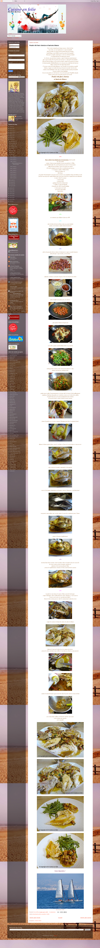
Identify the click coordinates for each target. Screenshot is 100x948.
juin (12, 152)
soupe (11, 462)
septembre (13, 146)
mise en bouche (13, 420)
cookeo (11, 379)
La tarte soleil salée (13, 258)
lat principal (12, 407)
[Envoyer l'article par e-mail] (58, 912)
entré (11, 388)
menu (11, 415)
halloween (12, 402)
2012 (11, 199)
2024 (11, 130)
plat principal (35, 914)
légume (11, 409)
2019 (11, 139)
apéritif (11, 365)
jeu (10, 405)
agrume (11, 357)
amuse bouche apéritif (14, 362)
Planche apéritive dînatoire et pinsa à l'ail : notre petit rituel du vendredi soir (16, 308)
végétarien (12, 469)
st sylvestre (12, 464)
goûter (11, 399)
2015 (11, 193)
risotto (11, 458)
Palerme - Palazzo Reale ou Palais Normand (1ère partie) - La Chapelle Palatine (16, 268)
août (12, 148)
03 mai (13, 176)
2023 (11, 132)
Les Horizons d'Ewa (14, 300)
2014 (11, 195)
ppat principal (12, 441)
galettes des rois (13, 394)
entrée (11, 389)
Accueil (60, 918)
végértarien (12, 467)
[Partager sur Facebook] (64, 912)
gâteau (11, 396)
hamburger (12, 404)
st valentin (12, 466)
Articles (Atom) (38, 920)
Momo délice (12, 257)
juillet (12, 150)
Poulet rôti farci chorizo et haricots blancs (44, 45)
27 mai (13, 157)
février (12, 184)
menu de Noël (12, 417)
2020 (11, 137)
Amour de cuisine (13, 286)
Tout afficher (23, 311)
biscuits (11, 370)
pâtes (11, 430)
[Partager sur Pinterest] (66, 912)
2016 (11, 191)
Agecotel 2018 (12, 355)
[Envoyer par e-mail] (60, 912)
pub (10, 443)
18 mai (13, 166)
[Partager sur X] (63, 912)
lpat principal (12, 414)
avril (12, 180)
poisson (11, 438)
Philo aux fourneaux (14, 261)
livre (10, 412)
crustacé (11, 383)
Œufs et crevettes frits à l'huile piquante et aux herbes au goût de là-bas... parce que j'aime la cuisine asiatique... (16, 296)
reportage (11, 454)
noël (10, 423)
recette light (12, 446)
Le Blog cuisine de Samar (15, 273)
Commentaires (13, 47)
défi (10, 384)
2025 (11, 128)
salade (11, 459)
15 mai (13, 168)
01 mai (13, 177)
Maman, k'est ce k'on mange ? (16, 306)
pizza (11, 433)
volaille (47, 914)
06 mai (13, 174)
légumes (11, 410)
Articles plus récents (34, 918)
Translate (17, 37)
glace (11, 397)
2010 (11, 201)
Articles (11, 44)
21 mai (13, 161)
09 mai (13, 172)
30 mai (13, 156)
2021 (11, 135)
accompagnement (13, 353)
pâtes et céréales (13, 432)
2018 (11, 188)
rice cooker (12, 456)
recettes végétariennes (14, 453)
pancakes (11, 425)
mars (12, 182)
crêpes (11, 381)
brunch (11, 371)
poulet (39, 914)
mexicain (11, 418)
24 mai (13, 159)
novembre (13, 143)
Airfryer (11, 358)
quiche (11, 445)
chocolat (11, 375)
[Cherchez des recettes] (13, 252)
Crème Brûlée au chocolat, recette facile (17, 274)
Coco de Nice (19, 116)
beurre (11, 368)
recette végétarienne (14, 448)
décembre (13, 141)
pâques (11, 427)
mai (12, 154)
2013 (11, 197)
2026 (11, 126)
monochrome (12, 422)
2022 (11, 134)
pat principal (12, 428)
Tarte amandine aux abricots (15, 262)
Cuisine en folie (22, 9)
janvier (12, 185)
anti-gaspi (12, 363)
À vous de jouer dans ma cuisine (15, 283)
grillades (11, 401)
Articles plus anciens (85, 918)
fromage (11, 391)
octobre (12, 145)
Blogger (55, 935)
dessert (11, 386)
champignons (12, 373)
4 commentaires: (52, 912)
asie (10, 366)
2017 (11, 190)
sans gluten (43, 914)
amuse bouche (12, 360)
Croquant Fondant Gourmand (16, 282)
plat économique (13, 435)
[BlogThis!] (62, 912)
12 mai (13, 170)
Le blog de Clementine (14, 266)
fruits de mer (12, 393)
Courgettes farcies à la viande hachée (16, 287)
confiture (11, 378)
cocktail (11, 376)
